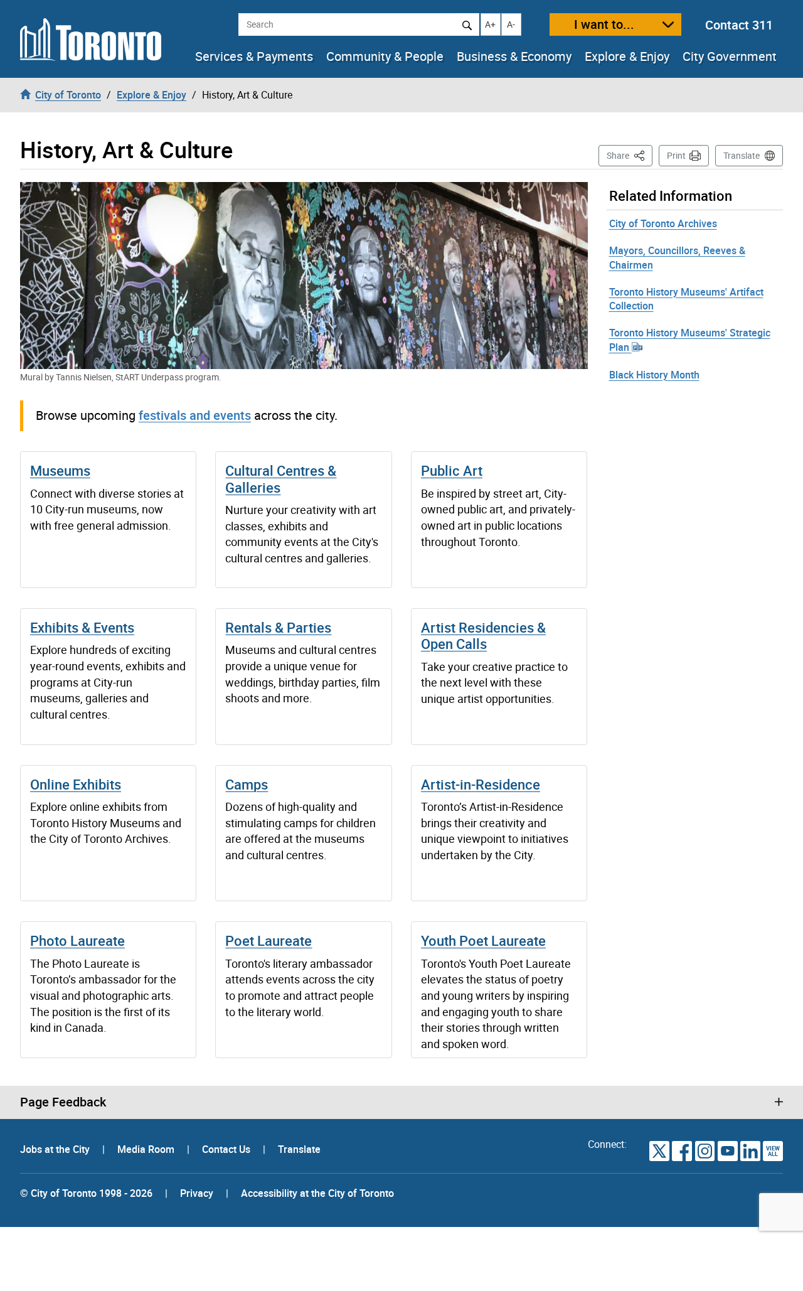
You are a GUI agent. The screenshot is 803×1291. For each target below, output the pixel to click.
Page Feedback (63, 1102)
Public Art (451, 470)
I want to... (604, 24)
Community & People (385, 56)
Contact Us (227, 1149)
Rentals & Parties (278, 627)
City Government (730, 56)
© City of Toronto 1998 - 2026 (86, 1193)
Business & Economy (514, 56)
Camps (246, 784)
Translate (741, 155)
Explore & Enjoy (627, 56)
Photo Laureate (77, 940)
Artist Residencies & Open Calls (483, 635)
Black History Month (654, 375)
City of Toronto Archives (663, 223)
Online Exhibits (75, 784)
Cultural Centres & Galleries (280, 478)
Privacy (196, 1193)
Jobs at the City (56, 1149)
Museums (60, 470)
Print (676, 155)
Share (629, 155)
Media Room (147, 1149)
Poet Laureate (268, 940)
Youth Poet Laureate (483, 940)
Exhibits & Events (82, 627)
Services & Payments (254, 56)
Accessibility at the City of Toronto (317, 1193)
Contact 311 (739, 24)
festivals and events (195, 415)
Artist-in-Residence (480, 784)
